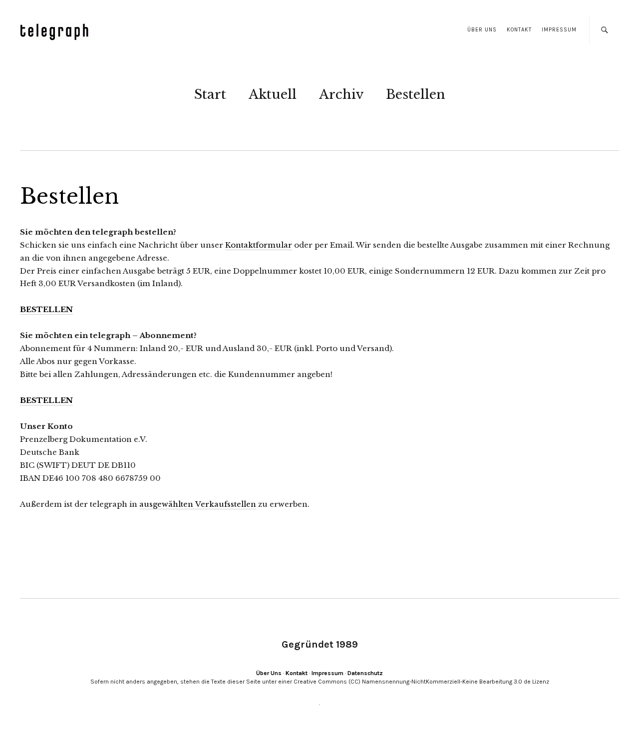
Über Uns (482, 29)
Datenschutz (365, 673)
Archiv (341, 94)
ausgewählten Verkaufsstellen (197, 504)
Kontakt (519, 29)
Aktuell (273, 94)
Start (210, 94)
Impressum (559, 29)
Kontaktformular (258, 245)
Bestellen (415, 94)
